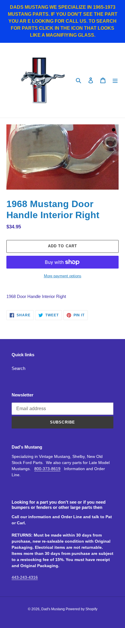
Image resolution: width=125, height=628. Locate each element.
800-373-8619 (47, 468)
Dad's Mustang (53, 609)
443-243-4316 (25, 577)
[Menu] (115, 80)
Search (18, 368)
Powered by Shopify (81, 609)
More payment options (62, 276)
